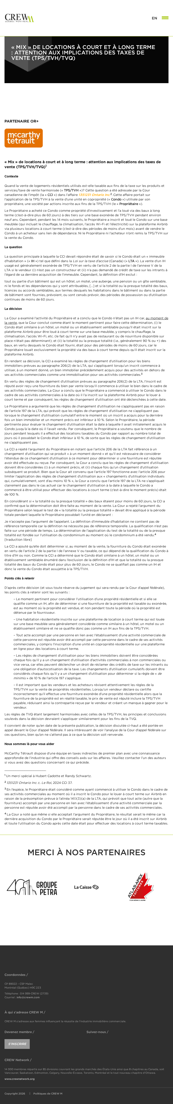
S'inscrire (17, 1043)
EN (154, 18)
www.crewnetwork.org (20, 1078)
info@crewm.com (28, 997)
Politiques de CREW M (47, 1093)
